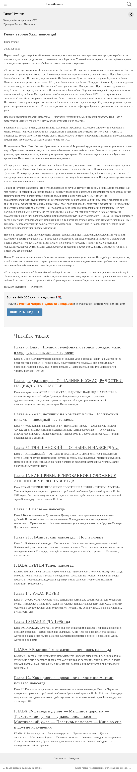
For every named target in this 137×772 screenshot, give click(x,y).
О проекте (59, 758)
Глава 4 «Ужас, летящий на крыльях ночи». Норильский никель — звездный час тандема (66, 416)
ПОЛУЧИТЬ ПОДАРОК (24, 312)
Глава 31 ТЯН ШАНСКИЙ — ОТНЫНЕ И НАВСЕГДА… (66, 447)
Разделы (74, 758)
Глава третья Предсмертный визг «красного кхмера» (101, 768)
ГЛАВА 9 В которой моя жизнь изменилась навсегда (62, 649)
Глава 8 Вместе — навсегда (39, 509)
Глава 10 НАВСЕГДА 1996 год (42, 621)
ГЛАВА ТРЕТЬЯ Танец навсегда (44, 565)
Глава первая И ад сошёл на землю (24, 768)
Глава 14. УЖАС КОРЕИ (36, 593)
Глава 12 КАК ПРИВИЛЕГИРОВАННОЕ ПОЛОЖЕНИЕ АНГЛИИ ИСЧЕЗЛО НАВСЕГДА (65, 478)
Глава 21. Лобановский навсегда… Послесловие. (59, 537)
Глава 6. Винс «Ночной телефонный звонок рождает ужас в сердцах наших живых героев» (67, 349)
